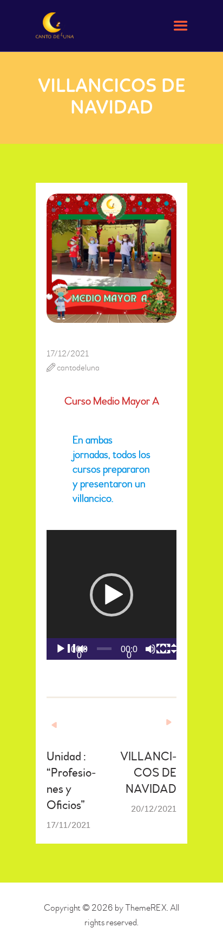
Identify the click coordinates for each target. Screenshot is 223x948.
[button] (111, 594)
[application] (111, 595)
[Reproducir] (71, 654)
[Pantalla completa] (176, 654)
